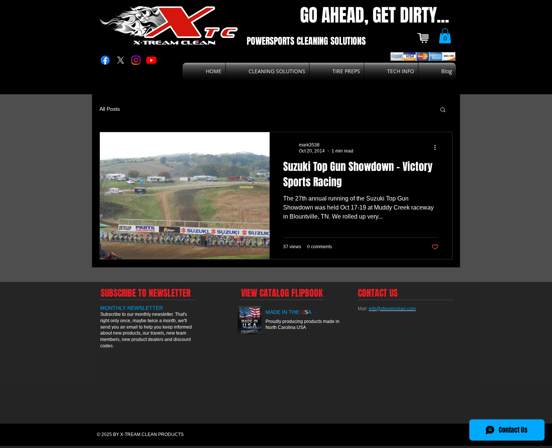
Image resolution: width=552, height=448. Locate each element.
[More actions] (437, 147)
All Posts (110, 109)
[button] (445, 36)
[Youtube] (151, 60)
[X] (121, 60)
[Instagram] (136, 60)
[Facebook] (105, 60)
